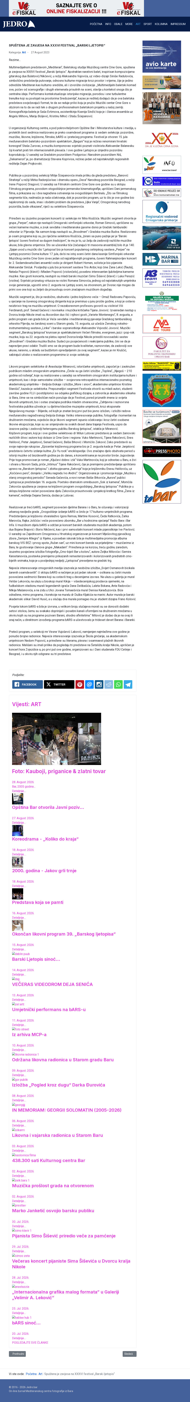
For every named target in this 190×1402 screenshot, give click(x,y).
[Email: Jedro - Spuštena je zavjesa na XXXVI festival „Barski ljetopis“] (89, 684)
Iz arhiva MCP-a (29, 1034)
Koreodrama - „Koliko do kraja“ (45, 839)
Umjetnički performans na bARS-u (49, 1009)
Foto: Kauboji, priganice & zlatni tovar (59, 771)
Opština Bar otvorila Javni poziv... (48, 807)
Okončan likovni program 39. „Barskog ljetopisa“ (64, 934)
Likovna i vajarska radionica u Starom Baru (57, 1135)
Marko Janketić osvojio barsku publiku (53, 1210)
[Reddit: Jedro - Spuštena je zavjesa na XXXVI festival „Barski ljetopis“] (108, 684)
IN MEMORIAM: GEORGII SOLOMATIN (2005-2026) (67, 1110)
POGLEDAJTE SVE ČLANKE (30, 1342)
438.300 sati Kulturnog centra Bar (48, 1160)
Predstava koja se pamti (37, 902)
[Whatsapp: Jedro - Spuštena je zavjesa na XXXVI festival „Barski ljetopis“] (118, 684)
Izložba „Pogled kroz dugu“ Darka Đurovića (58, 1085)
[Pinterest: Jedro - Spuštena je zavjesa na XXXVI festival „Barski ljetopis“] (80, 684)
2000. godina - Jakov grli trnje (44, 870)
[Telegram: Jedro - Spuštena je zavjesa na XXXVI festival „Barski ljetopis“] (128, 684)
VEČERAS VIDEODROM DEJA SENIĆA (52, 984)
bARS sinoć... (26, 1323)
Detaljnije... (19, 791)
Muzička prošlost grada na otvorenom (53, 1185)
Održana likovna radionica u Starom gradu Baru (63, 1059)
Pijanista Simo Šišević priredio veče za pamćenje (64, 1235)
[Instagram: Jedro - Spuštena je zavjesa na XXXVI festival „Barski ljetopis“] (99, 684)
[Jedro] (19, 24)
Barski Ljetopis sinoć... (36, 959)
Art (24, 52)
